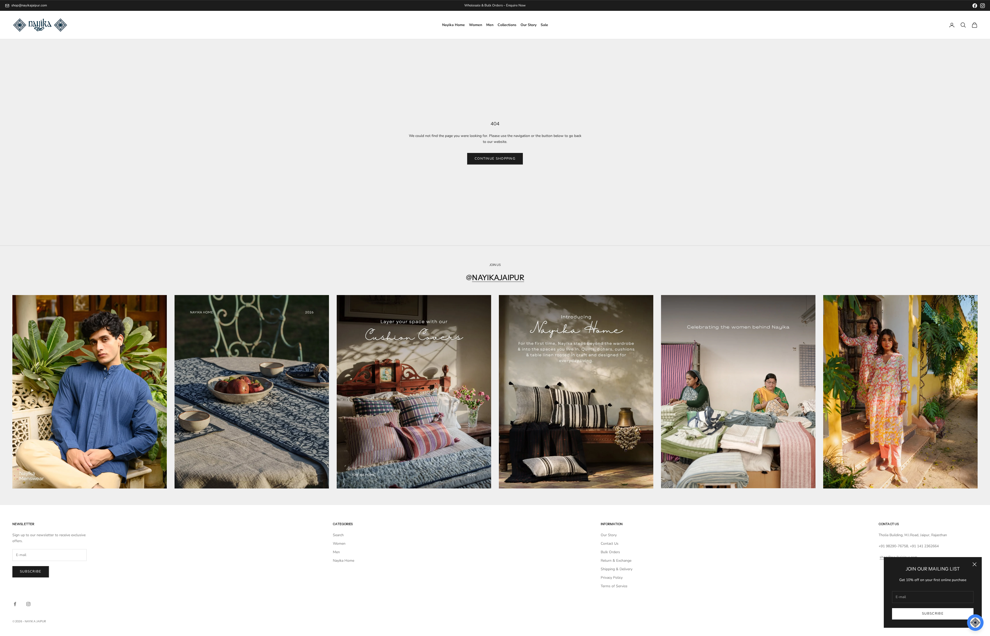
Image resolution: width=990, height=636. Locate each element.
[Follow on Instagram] (28, 604)
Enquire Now (516, 5)
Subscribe (933, 613)
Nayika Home (453, 25)
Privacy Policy (612, 577)
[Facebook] (974, 5)
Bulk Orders (610, 552)
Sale (544, 25)
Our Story (529, 25)
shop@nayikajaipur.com (29, 5)
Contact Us (609, 543)
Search (338, 535)
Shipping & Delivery (616, 569)
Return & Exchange (616, 560)
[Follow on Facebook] (15, 604)
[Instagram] (982, 5)
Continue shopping (495, 158)
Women (475, 25)
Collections (507, 25)
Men (489, 25)
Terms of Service (614, 586)
